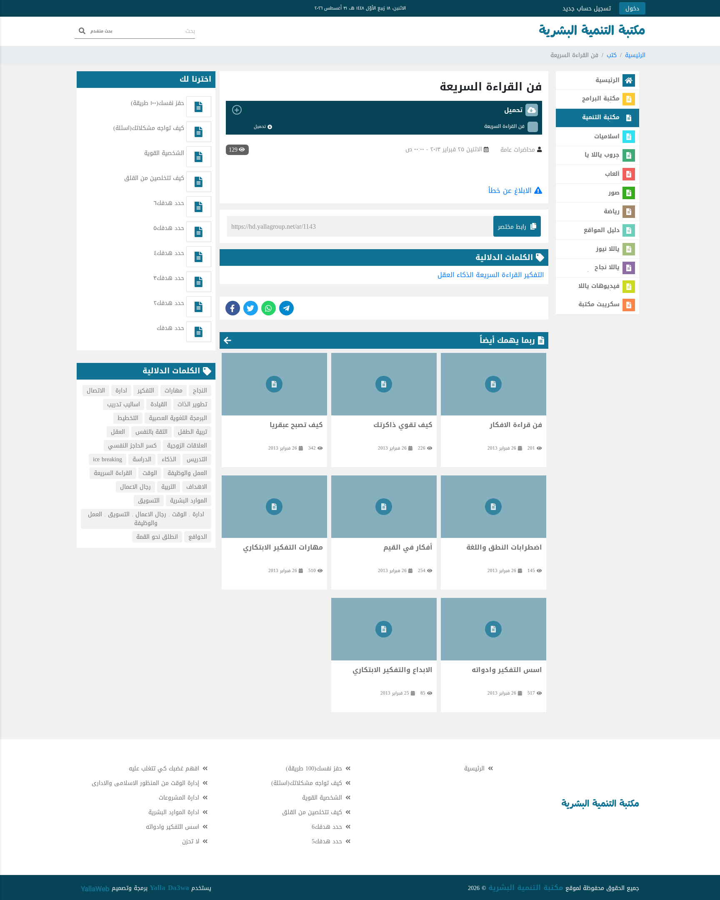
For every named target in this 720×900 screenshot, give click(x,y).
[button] (384, 110)
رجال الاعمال (135, 486)
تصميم (119, 888)
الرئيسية (635, 55)
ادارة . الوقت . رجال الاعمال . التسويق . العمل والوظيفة (146, 519)
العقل (446, 274)
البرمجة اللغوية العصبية (178, 418)
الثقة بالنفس (151, 432)
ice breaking (107, 459)
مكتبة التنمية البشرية (525, 887)
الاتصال (96, 390)
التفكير (534, 274)
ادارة (121, 390)
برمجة (140, 888)
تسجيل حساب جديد (586, 8)
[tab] (384, 110)
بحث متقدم (101, 31)
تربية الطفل (192, 432)
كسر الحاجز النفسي (132, 445)
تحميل (260, 126)
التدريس (197, 459)
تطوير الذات (192, 404)
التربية (168, 486)
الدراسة (141, 459)
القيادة (158, 404)
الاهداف (196, 486)
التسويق (149, 500)
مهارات (173, 390)
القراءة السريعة (499, 274)
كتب (612, 55)
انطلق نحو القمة (157, 536)
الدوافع (197, 536)
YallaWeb (95, 889)
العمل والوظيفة (187, 473)
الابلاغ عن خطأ (511, 190)
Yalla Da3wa (169, 887)
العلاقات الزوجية (187, 445)
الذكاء (465, 274)
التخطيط (128, 418)
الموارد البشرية (188, 500)
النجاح (200, 390)
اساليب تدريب (123, 404)
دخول (632, 8)
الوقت (149, 473)
